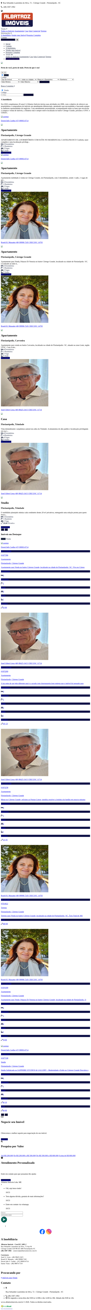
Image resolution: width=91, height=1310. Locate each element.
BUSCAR (45, 82)
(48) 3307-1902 (13, 59)
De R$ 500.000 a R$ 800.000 (47, 1156)
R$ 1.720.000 (6, 153)
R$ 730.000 (5, 358)
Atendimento (6, 1180)
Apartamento (19, 31)
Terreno (43, 31)
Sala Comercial (34, 31)
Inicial (8, 44)
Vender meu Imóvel (18, 35)
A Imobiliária (6, 35)
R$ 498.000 (5, 527)
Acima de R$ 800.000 (67, 1156)
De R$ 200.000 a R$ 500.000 (25, 1156)
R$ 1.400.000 (6, 191)
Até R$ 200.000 (7, 1156)
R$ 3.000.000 (6, 442)
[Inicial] (17, 27)
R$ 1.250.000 (6, 274)
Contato (4, 37)
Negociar (4, 1139)
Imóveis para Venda (9, 1278)
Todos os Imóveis (7, 31)
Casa (26, 31)
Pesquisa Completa (33, 35)
